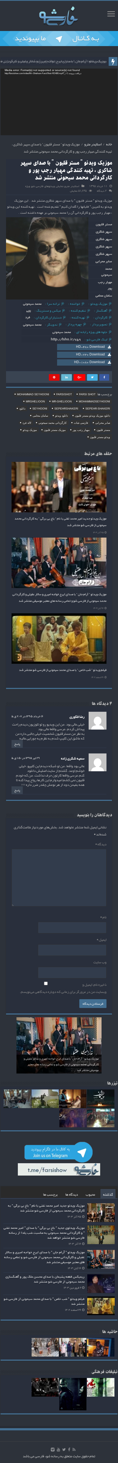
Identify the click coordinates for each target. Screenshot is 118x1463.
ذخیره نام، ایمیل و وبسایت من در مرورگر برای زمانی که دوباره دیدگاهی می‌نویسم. (63, 988)
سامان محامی (40, 415)
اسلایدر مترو (93, 144)
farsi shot (87, 394)
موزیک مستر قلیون (55, 429)
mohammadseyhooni (94, 401)
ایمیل (101, 939)
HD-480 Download (90, 346)
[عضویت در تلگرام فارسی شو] (59, 39)
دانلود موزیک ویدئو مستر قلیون (92, 415)
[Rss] (74, 1449)
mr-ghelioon (62, 401)
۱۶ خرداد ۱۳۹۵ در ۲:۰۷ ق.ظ (27, 716)
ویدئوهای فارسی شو (43, 186)
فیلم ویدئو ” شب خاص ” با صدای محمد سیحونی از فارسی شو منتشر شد (62, 669)
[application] (59, 102)
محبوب (90, 1194)
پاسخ (17, 744)
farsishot (64, 394)
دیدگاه (100, 844)
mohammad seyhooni (33, 394)
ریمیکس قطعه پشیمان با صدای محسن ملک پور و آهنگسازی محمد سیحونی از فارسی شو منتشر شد (45, 1279)
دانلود (22, 408)
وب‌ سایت (99, 962)
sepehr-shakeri (97, 408)
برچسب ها (50, 1194)
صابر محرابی (102, 422)
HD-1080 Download (89, 362)
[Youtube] (58, 1449)
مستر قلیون (103, 429)
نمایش (59, 186)
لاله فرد (27, 422)
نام (103, 917)
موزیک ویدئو (30, 429)
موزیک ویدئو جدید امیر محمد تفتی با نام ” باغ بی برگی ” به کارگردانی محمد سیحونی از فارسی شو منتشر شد (46, 1208)
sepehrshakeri (66, 408)
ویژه (27, 186)
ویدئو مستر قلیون (100, 437)
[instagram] (52, 1449)
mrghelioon (35, 401)
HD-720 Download (90, 354)
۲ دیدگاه (102, 191)
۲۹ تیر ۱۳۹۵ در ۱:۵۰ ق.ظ (26, 758)
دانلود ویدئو (61, 415)
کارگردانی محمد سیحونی (52, 422)
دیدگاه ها (71, 1194)
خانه (109, 144)
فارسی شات (81, 422)
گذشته (108, 1194)
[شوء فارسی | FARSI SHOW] (59, 14)
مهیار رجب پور (81, 429)
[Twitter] (64, 1449)
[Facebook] (69, 1449)
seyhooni (39, 408)
